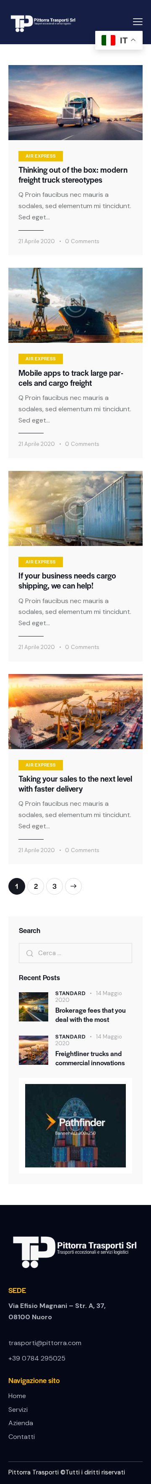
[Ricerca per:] (75, 952)
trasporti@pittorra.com (44, 1342)
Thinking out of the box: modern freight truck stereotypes (73, 175)
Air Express (41, 156)
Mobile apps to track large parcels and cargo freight (70, 378)
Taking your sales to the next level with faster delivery (75, 784)
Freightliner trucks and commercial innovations (90, 1058)
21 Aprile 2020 (36, 241)
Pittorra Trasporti (34, 1472)
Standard (70, 993)
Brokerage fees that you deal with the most (90, 1015)
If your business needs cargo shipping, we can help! (67, 581)
